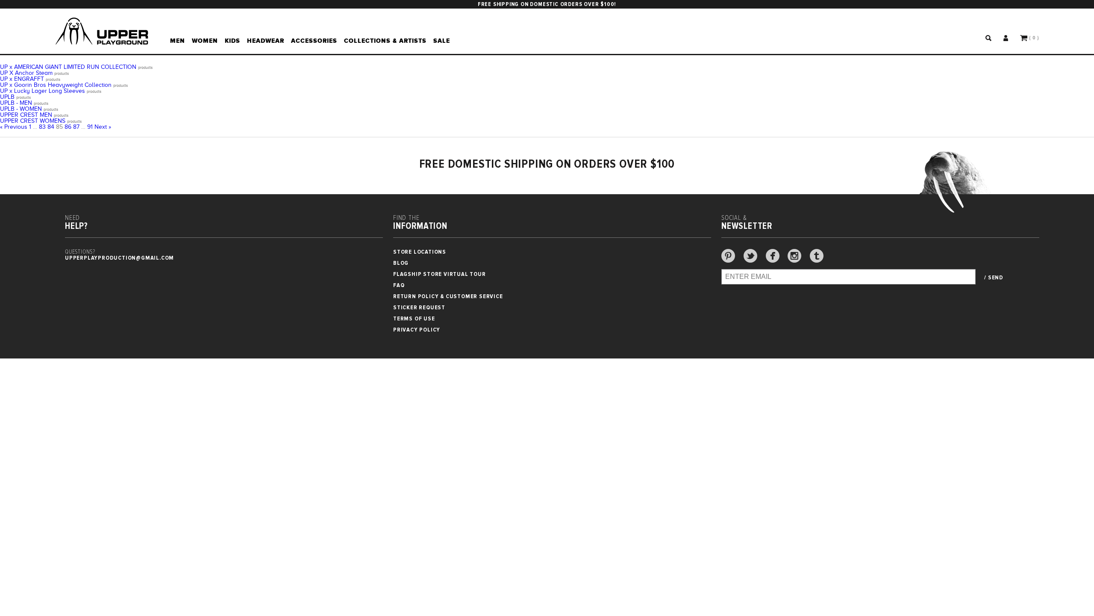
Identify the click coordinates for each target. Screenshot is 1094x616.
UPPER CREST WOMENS (32, 121)
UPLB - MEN (16, 103)
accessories (314, 40)
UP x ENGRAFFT (22, 79)
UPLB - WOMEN (21, 109)
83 (42, 127)
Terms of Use (414, 318)
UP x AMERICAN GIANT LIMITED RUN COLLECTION (68, 67)
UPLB (7, 97)
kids (232, 40)
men (177, 40)
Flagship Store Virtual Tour (439, 274)
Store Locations (419, 251)
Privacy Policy (416, 329)
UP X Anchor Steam (26, 73)
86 (68, 127)
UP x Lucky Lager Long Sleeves (42, 91)
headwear (265, 40)
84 (50, 127)
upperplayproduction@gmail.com (119, 257)
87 (76, 127)
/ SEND (993, 278)
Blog (401, 263)
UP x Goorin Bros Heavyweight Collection (56, 85)
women (205, 40)
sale (441, 40)
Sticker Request (419, 307)
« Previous (13, 127)
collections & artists (385, 40)
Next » (102, 127)
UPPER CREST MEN (26, 115)
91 (90, 127)
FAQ (398, 285)
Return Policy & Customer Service (448, 296)
